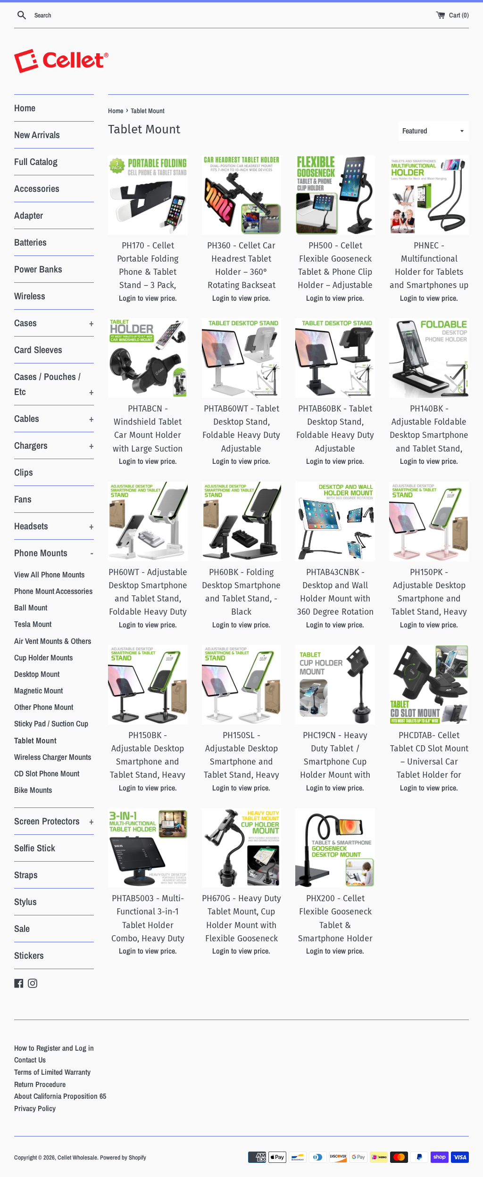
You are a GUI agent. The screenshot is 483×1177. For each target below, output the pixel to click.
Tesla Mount (32, 623)
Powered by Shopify (123, 1157)
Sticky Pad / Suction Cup (51, 723)
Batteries (30, 242)
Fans (23, 499)
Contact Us (30, 1059)
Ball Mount (30, 607)
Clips (23, 472)
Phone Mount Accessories (53, 590)
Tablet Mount (35, 740)
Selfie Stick (34, 847)
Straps (26, 874)
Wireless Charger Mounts (52, 756)
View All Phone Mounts (49, 574)
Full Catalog (36, 161)
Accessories (36, 188)
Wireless (29, 295)
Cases (54, 322)
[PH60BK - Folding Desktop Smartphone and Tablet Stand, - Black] (242, 521)
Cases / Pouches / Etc (54, 384)
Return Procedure (40, 1084)
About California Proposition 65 (60, 1096)
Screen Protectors (54, 821)
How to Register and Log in (54, 1048)
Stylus (25, 901)
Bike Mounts (33, 789)
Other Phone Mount (43, 706)
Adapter (28, 215)
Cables (54, 418)
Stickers (29, 955)
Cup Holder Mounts (43, 657)
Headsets (54, 525)
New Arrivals (37, 134)
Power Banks (38, 269)
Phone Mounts (53, 552)
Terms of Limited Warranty (52, 1072)
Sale (22, 928)
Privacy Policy (35, 1108)
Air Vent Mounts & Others (52, 640)
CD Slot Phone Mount (46, 773)
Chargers (54, 445)
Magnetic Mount (38, 690)
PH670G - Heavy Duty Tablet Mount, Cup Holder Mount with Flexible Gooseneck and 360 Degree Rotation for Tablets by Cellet (241, 938)
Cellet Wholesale (77, 1157)
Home (24, 107)
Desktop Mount (36, 673)
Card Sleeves (38, 349)
